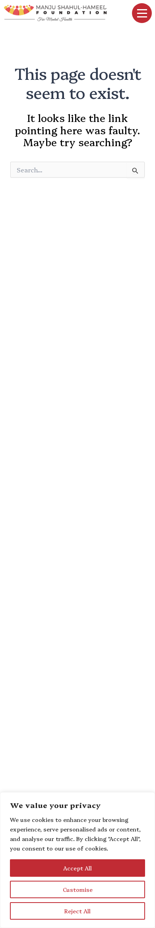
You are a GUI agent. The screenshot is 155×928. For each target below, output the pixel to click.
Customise (78, 889)
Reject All (77, 911)
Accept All (77, 868)
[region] (77, 860)
